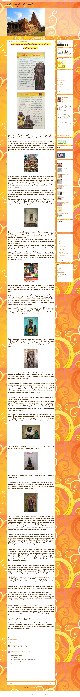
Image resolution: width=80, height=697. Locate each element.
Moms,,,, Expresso (60, 86)
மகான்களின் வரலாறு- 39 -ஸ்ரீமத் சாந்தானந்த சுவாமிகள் (66, 164)
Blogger (48, 694)
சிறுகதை (59, 276)
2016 (60, 241)
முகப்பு (30, 683)
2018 (60, 238)
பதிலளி (12, 648)
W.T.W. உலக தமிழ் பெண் (61, 80)
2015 (60, 243)
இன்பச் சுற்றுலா (60, 270)
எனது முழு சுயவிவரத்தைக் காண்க (63, 135)
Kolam (58, 278)
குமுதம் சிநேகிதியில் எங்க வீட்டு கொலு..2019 (66, 180)
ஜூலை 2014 (62, 247)
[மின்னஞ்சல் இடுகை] (26, 637)
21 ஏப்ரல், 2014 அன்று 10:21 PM (24, 651)
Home (58, 73)
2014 (60, 244)
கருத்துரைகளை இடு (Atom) (33, 687)
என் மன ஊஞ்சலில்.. (60, 76)
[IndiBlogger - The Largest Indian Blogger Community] (61, 67)
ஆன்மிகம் (59, 268)
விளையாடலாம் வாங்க (66, 207)
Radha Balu (65, 97)
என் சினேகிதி (64, 168)
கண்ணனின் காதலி (65, 174)
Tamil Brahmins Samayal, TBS (63, 89)
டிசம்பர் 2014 (62, 246)
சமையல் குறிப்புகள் (60, 274)
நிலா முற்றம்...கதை (60, 84)
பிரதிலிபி (58, 91)
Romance (59, 279)
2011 (60, 260)
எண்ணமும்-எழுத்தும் (60, 272)
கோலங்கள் (59, 78)
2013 (60, 257)
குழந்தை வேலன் (65, 213)
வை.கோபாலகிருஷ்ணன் (15, 651)
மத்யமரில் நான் (59, 82)
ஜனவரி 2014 (62, 255)
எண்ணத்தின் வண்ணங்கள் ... (21, 4)
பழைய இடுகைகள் (50, 683)
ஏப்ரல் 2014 (62, 251)
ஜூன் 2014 (62, 249)
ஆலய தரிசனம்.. (14, 639)
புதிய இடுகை (10, 683)
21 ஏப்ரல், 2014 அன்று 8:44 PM (24, 645)
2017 (60, 240)
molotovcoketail (43, 694)
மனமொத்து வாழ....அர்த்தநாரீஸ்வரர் (66, 191)
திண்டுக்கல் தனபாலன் (14, 645)
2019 (60, 236)
